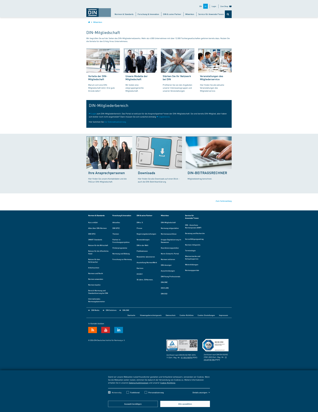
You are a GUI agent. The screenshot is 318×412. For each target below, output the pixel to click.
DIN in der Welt (142, 245)
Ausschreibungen (168, 271)
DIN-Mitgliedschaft (168, 222)
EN (200, 6)
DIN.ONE (164, 282)
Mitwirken (189, 14)
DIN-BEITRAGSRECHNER (207, 173)
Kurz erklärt (93, 222)
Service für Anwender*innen (211, 14)
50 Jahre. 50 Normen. (145, 279)
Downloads (146, 173)
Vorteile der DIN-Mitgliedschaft (97, 78)
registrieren (164, 116)
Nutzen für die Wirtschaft (98, 245)
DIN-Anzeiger (166, 265)
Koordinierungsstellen (170, 248)
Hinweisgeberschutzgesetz (151, 315)
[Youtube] (105, 330)
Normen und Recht (95, 273)
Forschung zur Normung (122, 259)
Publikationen (142, 251)
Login (214, 6)
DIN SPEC (92, 234)
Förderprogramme (119, 248)
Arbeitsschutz (93, 267)
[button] (201, 392)
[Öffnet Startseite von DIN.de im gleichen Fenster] (98, 11)
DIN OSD (164, 293)
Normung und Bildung (121, 253)
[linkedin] (118, 330)
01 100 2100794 (186, 357)
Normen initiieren (168, 259)
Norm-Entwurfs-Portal (170, 253)
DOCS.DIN (165, 288)
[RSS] (92, 330)
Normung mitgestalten (170, 228)
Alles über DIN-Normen (97, 228)
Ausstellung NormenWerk (147, 262)
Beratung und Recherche (195, 233)
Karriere (140, 268)
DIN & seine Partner (172, 14)
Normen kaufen (94, 285)
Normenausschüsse (169, 234)
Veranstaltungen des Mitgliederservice (211, 78)
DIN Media (95, 310)
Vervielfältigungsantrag (194, 239)
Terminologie (190, 250)
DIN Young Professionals (170, 276)
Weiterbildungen (191, 264)
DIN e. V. (140, 222)
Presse (139, 228)
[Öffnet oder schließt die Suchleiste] (228, 14)
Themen (115, 234)
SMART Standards (95, 239)
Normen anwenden (95, 279)
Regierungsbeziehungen (146, 234)
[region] (159, 386)
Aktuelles (116, 222)
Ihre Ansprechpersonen (106, 173)
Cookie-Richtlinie (167, 382)
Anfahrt (140, 274)
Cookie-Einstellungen (206, 315)
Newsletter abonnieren (146, 257)
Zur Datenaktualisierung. (115, 122)
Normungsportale (192, 270)
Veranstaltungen (143, 239)
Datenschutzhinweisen (138, 382)
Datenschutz (171, 315)
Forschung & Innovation (148, 14)
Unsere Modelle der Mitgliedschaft (136, 78)
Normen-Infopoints (192, 245)
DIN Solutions (111, 310)
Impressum (223, 315)
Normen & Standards (124, 14)
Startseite (131, 315)
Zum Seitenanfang (224, 201)
